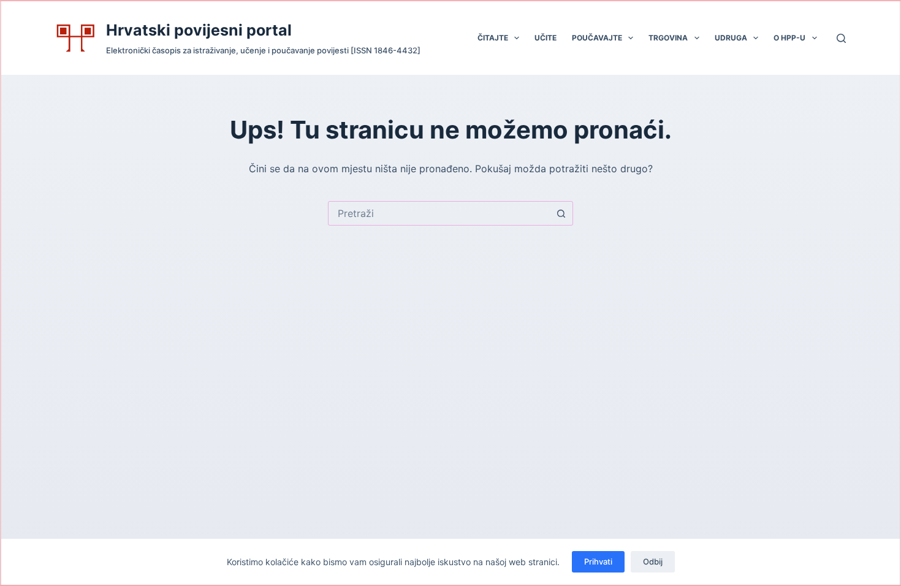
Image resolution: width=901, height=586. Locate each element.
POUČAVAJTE (597, 37)
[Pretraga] (841, 38)
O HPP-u (789, 37)
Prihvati (598, 561)
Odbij (653, 561)
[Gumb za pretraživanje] (560, 213)
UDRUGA (731, 37)
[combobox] (439, 213)
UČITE (545, 37)
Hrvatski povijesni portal (199, 30)
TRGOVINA (668, 37)
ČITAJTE (492, 37)
